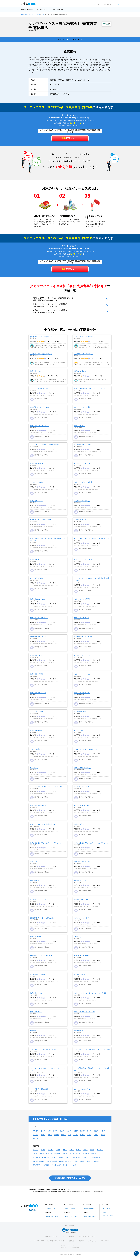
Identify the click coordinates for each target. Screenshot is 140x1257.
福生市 (72, 1153)
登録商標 (81, 1241)
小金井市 (100, 1150)
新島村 (89, 1161)
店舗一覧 (76, 39)
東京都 (38, 14)
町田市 (92, 1150)
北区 (69, 1135)
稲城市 (61, 1157)
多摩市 (54, 1157)
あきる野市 (76, 1157)
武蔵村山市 (46, 1157)
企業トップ (61, 39)
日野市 (41, 1153)
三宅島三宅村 (37, 1165)
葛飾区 (103, 1135)
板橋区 (82, 1135)
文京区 (62, 1131)
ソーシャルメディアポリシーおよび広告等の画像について (47, 1241)
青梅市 (65, 1150)
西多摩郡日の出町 (38, 1161)
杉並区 (56, 1135)
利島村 (82, 1161)
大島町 (75, 1161)
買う (58, 9)
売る (27, 9)
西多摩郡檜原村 (52, 1161)
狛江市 (78, 1153)
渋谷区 (43, 14)
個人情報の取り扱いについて (87, 1236)
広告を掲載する (105, 1241)
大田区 (103, 1131)
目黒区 (96, 1131)
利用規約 (71, 1241)
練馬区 (89, 1135)
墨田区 (75, 1131)
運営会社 (71, 1236)
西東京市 (85, 1157)
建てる (43, 9)
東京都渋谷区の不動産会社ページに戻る (70, 1178)
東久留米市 (36, 1157)
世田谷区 (35, 1135)
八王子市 (35, 1150)
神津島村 (97, 1161)
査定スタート (70, 138)
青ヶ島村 (66, 1165)
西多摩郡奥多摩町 (65, 1161)
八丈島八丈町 (56, 1165)
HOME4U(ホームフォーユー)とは (54, 1236)
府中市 (72, 1150)
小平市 (35, 1153)
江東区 (82, 1131)
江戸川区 (35, 1139)
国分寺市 (57, 1153)
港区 (49, 1131)
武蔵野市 (50, 1150)
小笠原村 (74, 1165)
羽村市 (68, 1157)
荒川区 (75, 1135)
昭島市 (78, 1150)
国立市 (65, 1153)
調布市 (85, 1150)
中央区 (43, 1131)
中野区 (50, 1135)
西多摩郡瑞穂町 (95, 1157)
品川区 (89, 1131)
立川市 (43, 1150)
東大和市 (86, 1153)
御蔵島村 (47, 1165)
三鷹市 (58, 1150)
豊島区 (63, 1135)
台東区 (69, 1131)
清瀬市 (93, 1153)
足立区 (96, 1135)
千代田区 (35, 1131)
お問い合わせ (92, 1241)
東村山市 (49, 1153)
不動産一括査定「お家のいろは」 (28, 14)
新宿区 (55, 1131)
